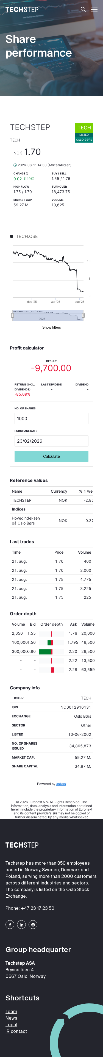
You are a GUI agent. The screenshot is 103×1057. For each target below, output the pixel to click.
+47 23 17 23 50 (37, 908)
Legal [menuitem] (11, 1025)
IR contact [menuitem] (16, 1032)
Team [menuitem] (11, 1012)
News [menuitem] (11, 1018)
